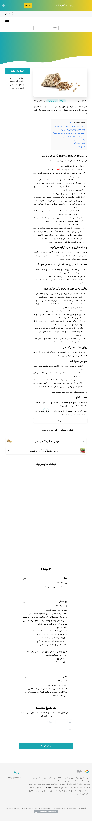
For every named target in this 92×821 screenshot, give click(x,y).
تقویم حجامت (46, 787)
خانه (66, 48)
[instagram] (82, 13)
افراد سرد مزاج (65, 324)
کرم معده (48, 200)
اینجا (67, 392)
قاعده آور (66, 224)
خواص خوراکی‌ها (54, 48)
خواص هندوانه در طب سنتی (68, 510)
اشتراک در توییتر (47, 430)
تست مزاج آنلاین (17, 88)
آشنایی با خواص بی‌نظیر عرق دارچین (25, 514)
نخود (85, 106)
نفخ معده (66, 269)
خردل (67, 406)
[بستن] (3, 5)
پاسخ (24, 579)
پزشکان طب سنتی (17, 84)
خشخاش (83, 406)
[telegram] (78, 13)
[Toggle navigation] (7, 20)
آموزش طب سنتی (17, 77)
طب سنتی (65, 160)
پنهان (70, 122)
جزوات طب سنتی (17, 81)
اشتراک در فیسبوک (67, 430)
